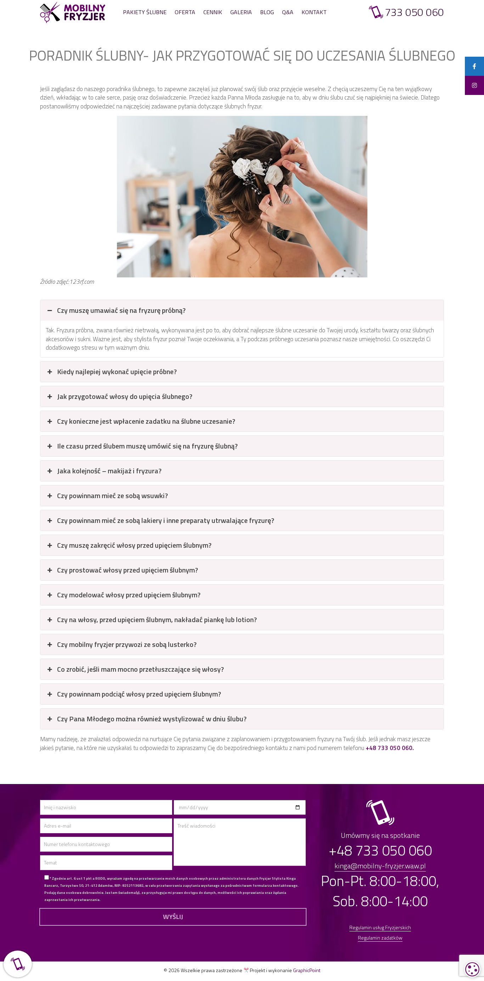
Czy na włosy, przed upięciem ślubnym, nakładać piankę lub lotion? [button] (157, 619)
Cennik (212, 12)
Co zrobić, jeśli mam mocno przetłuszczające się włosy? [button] (140, 669)
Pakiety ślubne (145, 12)
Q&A (287, 12)
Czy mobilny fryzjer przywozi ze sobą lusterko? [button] (127, 644)
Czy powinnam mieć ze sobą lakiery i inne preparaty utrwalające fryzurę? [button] (165, 520)
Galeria (241, 12)
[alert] (472, 969)
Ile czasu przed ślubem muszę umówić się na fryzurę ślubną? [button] (147, 445)
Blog (267, 12)
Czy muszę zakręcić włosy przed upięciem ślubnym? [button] (134, 545)
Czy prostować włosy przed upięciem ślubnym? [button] (127, 569)
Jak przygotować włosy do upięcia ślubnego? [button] (124, 396)
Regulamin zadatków (380, 937)
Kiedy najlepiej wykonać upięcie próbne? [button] (117, 371)
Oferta (185, 12)
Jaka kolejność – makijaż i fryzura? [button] (109, 470)
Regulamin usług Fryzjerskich (380, 927)
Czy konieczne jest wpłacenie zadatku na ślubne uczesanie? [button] (146, 421)
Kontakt (314, 12)
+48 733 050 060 (380, 850)
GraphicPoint (306, 970)
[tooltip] (474, 66)
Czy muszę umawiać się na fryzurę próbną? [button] (121, 310)
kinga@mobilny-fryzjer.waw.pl (380, 865)
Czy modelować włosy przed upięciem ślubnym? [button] (129, 594)
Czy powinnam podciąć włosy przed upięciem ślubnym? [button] (139, 693)
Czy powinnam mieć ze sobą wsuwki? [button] (112, 495)
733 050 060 (414, 12)
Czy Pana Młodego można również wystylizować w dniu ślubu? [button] (152, 718)
